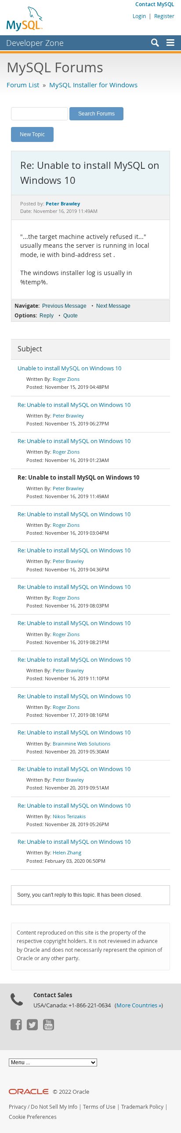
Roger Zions (66, 379)
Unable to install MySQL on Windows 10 (69, 368)
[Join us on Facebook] (16, 1028)
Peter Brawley (68, 415)
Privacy (17, 1106)
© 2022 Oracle (71, 1092)
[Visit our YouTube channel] (48, 1028)
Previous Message (64, 306)
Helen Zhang (67, 852)
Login (139, 15)
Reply (47, 316)
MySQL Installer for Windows (93, 84)
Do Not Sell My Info (54, 1106)
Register (164, 15)
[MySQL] (25, 18)
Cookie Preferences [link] (33, 1117)
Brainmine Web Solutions (81, 743)
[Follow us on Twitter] (32, 1028)
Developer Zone (35, 42)
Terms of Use (99, 1106)
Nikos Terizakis (69, 816)
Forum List (23, 84)
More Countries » (138, 1005)
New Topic (32, 134)
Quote (70, 316)
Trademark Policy (142, 1106)
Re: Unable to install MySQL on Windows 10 (74, 405)
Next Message (113, 306)
